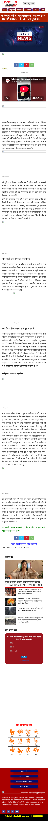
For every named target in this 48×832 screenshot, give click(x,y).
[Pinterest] (26, 65)
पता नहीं (14, 651)
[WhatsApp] (31, 65)
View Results (24, 660)
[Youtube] (17, 811)
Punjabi (36, 10)
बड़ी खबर (7, 578)
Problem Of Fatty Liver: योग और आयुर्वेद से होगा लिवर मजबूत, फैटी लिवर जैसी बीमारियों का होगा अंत (30, 601)
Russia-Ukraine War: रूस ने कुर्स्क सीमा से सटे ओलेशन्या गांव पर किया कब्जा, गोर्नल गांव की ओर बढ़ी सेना (30, 620)
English (12, 10)
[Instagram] (8, 811)
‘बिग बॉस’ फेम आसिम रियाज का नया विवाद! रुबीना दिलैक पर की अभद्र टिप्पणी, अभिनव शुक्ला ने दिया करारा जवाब (29, 591)
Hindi (5, 10)
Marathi (20, 10)
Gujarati (28, 10)
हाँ (12, 643)
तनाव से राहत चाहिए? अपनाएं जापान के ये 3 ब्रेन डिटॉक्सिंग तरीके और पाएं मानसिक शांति (23, 583)
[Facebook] (16, 65)
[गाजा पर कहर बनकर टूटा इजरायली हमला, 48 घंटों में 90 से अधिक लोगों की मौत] (10, 611)
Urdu (43, 10)
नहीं (13, 647)
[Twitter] (21, 65)
